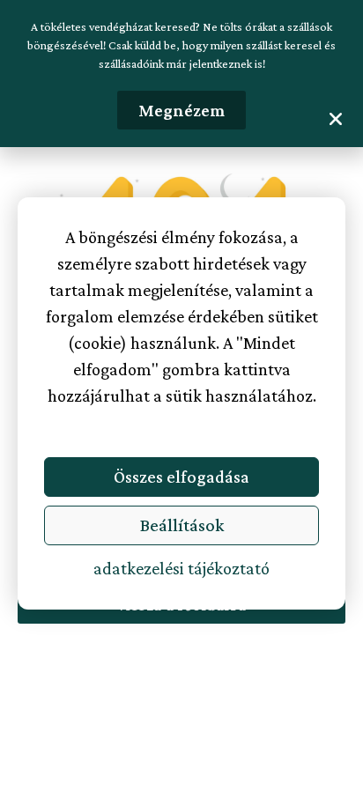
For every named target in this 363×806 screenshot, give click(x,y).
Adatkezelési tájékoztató (181, 568)
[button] (335, 119)
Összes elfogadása (181, 476)
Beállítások (182, 525)
